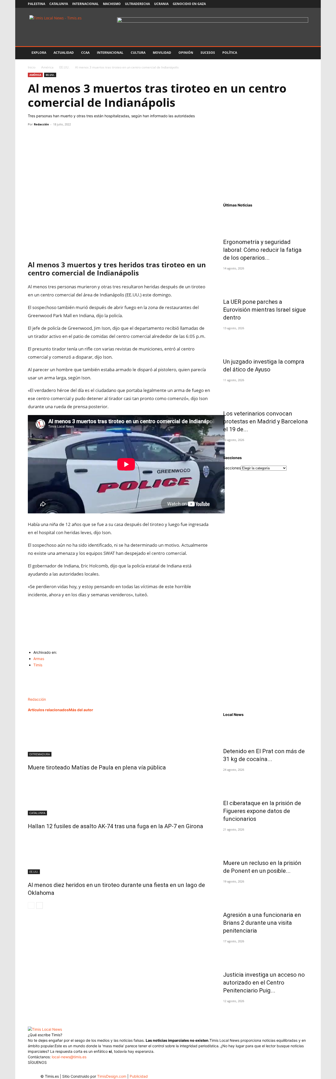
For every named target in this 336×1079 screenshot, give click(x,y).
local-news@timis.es (69, 1057)
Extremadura (39, 754)
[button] (302, 53)
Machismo (112, 4)
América (47, 67)
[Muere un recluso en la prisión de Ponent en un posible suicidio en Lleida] (265, 843)
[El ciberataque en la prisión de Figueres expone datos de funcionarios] (265, 783)
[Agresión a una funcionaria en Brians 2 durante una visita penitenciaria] (265, 895)
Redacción (41, 124)
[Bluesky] (304, 4)
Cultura (138, 52)
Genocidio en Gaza (189, 4)
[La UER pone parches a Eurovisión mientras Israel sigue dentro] (265, 282)
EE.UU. (64, 67)
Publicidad (139, 1076)
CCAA (85, 52)
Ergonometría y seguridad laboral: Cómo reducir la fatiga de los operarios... (262, 250)
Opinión (185, 52)
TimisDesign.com (112, 1076)
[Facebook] (270, 4)
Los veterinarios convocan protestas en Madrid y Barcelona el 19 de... (265, 421)
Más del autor (81, 710)
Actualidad (64, 52)
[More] (81, 136)
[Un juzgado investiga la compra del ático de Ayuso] (265, 341)
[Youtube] (296, 4)
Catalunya (58, 4)
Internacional (85, 4)
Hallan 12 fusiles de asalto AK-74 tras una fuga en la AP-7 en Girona (115, 826)
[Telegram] (69, 136)
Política (229, 52)
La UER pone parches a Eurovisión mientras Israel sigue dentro (264, 310)
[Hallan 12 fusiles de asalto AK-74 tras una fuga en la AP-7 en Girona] (119, 795)
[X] (287, 4)
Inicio (31, 67)
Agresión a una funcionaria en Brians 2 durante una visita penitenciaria (262, 923)
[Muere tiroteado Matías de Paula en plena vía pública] (119, 737)
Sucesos (208, 52)
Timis (37, 665)
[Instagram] (278, 4)
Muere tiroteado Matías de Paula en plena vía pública (97, 767)
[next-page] (39, 905)
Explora (39, 52)
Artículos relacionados (48, 710)
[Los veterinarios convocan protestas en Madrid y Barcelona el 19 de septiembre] (265, 393)
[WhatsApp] (57, 136)
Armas (38, 658)
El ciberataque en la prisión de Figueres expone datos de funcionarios (262, 811)
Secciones (232, 468)
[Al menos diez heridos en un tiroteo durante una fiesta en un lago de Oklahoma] (119, 854)
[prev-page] (31, 905)
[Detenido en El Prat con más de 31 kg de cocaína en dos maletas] (265, 731)
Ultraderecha (137, 4)
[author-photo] (39, 694)
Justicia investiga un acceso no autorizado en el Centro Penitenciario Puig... (264, 982)
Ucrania (161, 4)
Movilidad (162, 52)
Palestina (36, 4)
